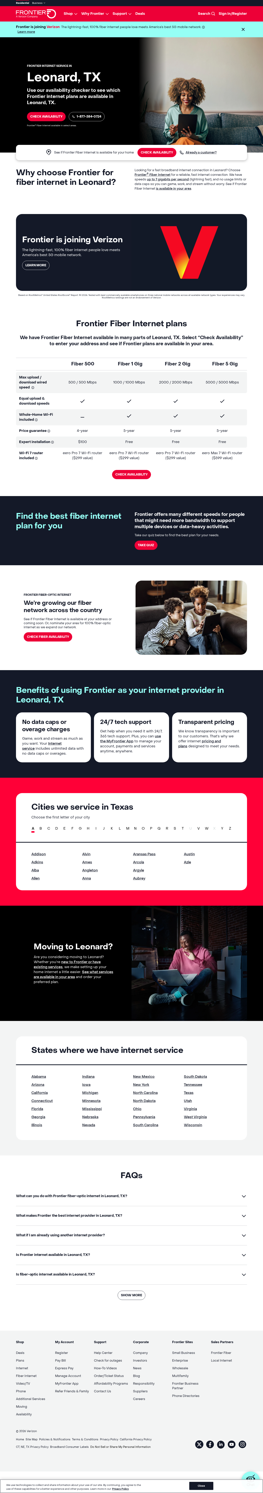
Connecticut (42, 1101)
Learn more (26, 32)
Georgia (38, 1117)
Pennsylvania (144, 1117)
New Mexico (144, 1077)
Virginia (190, 1109)
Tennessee (193, 1085)
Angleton (90, 870)
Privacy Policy (120, 1489)
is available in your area (173, 189)
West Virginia (195, 1117)
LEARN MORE (35, 265)
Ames (87, 862)
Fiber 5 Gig (225, 364)
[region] (131, 1486)
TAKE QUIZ (146, 545)
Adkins (37, 862)
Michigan (90, 1093)
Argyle (138, 870)
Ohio (137, 1109)
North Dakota (144, 1101)
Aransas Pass (144, 854)
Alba (35, 870)
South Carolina (145, 1125)
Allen (35, 878)
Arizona (37, 1085)
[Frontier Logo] (36, 14)
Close (201, 1485)
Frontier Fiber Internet (152, 175)
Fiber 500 (82, 364)
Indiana (88, 1077)
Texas (188, 1093)
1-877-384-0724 (89, 117)
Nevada (88, 1125)
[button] (243, 29)
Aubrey (139, 878)
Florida (37, 1109)
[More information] (203, 27)
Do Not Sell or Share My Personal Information (120, 1447)
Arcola (138, 862)
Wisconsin (193, 1125)
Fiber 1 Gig (130, 364)
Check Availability (46, 117)
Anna (86, 878)
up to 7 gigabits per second (168, 179)
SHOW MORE (131, 1295)
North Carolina (145, 1093)
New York (141, 1085)
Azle (187, 862)
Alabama (38, 1077)
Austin (189, 854)
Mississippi (92, 1109)
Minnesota (91, 1101)
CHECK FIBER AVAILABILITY (48, 637)
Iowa (86, 1085)
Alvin (86, 854)
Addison (38, 854)
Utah (188, 1101)
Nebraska (90, 1117)
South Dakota (195, 1077)
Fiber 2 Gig (177, 364)
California (39, 1093)
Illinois (36, 1125)
